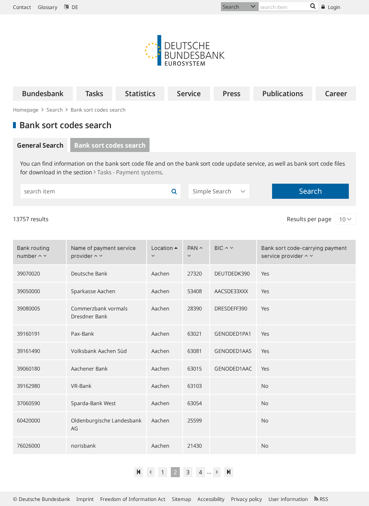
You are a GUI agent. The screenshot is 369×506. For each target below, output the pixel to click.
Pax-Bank (82, 333)
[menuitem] (43, 93)
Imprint (85, 499)
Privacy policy (246, 499)
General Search (40, 145)
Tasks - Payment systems (129, 172)
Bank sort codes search (98, 109)
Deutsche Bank (89, 273)
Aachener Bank (89, 368)
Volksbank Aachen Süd (99, 350)
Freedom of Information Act (132, 499)
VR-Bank (81, 385)
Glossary (47, 7)
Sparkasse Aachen (93, 291)
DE (74, 7)
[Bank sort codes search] (313, 6)
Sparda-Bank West (93, 403)
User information (288, 499)
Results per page (309, 219)
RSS (323, 499)
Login (333, 7)
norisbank (83, 445)
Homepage (26, 109)
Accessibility (210, 499)
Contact (22, 7)
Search (54, 109)
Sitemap (181, 499)
